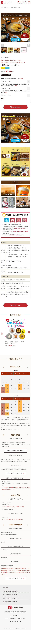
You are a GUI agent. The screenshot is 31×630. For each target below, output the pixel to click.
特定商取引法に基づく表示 (10, 591)
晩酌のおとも (6, 7)
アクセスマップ (15, 615)
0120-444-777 (12, 618)
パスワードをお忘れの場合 (10, 594)
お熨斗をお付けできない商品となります (12, 78)
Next (28, 45)
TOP (2, 7)
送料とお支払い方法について (11, 598)
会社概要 (5, 587)
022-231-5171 (21, 618)
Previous (2, 45)
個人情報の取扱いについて (10, 601)
